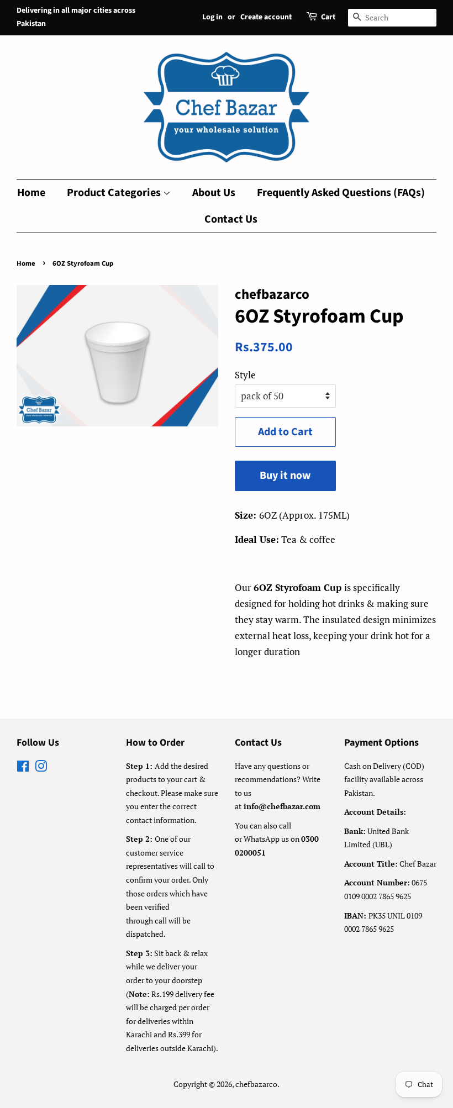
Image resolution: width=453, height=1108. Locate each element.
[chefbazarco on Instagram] (41, 768)
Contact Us (230, 219)
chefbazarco (256, 1084)
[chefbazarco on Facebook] (23, 768)
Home (31, 193)
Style (245, 374)
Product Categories (115, 193)
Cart (328, 17)
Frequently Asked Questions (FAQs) (341, 193)
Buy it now (285, 475)
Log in (212, 17)
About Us (213, 193)
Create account (266, 17)
